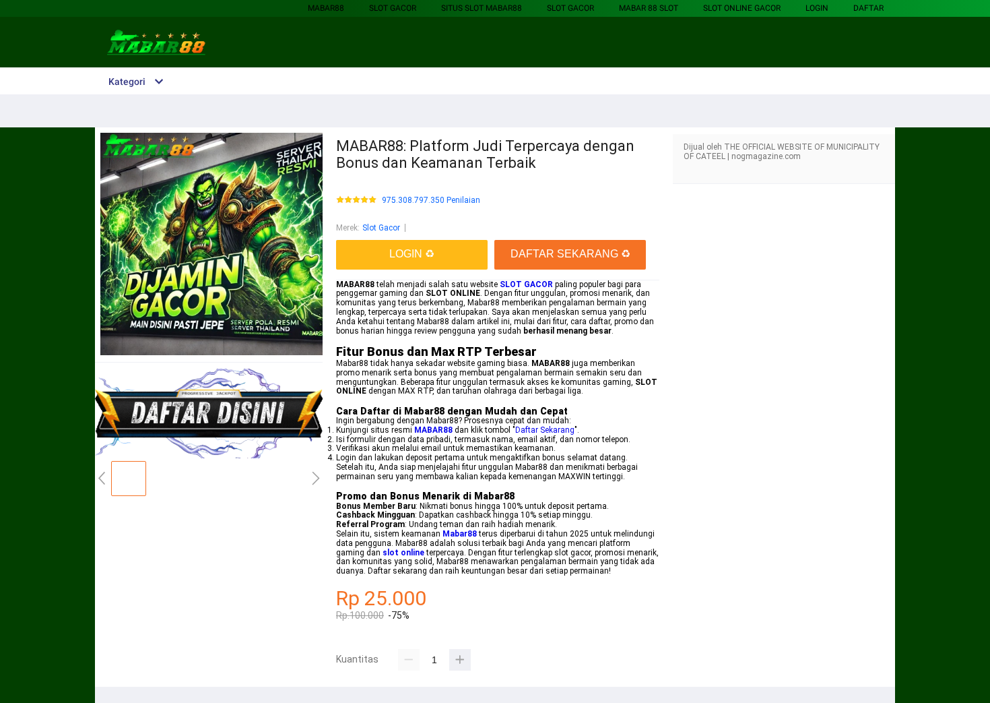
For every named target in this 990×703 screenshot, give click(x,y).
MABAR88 (326, 8)
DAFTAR (868, 8)
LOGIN (816, 8)
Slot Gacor (392, 8)
